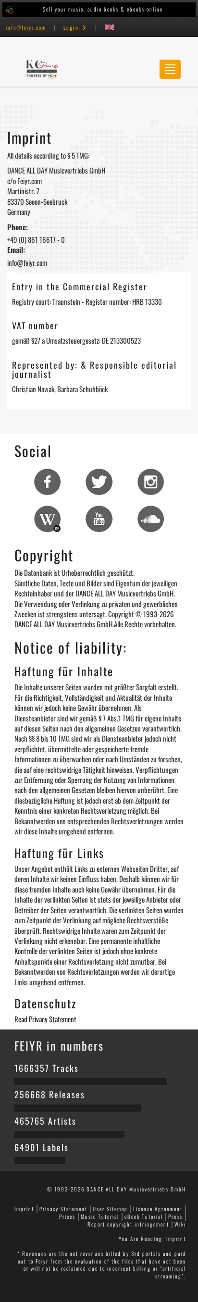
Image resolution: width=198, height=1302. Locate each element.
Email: (16, 250)
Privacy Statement (63, 1209)
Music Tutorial (100, 1216)
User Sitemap (110, 1209)
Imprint (24, 1209)
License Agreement (158, 1209)
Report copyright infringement (128, 1224)
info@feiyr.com (26, 27)
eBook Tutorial (143, 1216)
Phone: (17, 227)
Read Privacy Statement (45, 1019)
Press (175, 1216)
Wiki (180, 1224)
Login (72, 27)
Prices (67, 1216)
